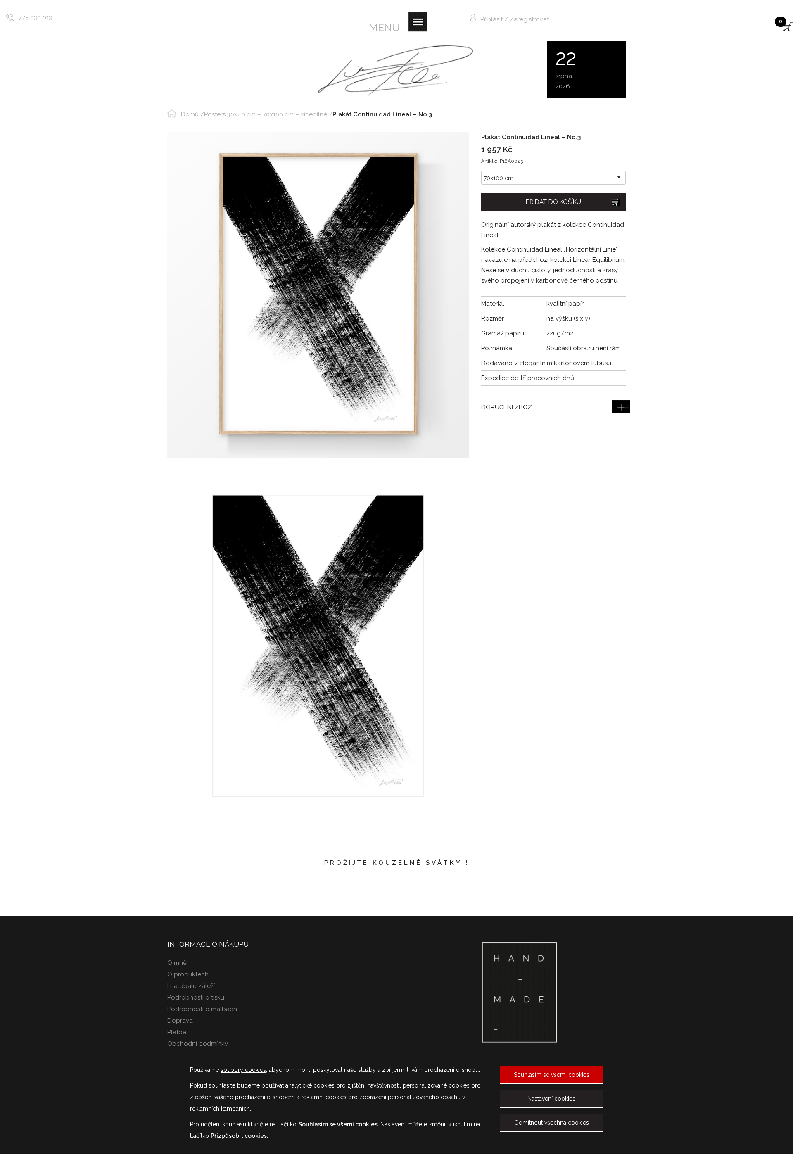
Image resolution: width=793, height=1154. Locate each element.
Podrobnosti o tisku (195, 997)
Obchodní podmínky (197, 1043)
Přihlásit (491, 19)
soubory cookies (243, 1069)
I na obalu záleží (191, 986)
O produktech (188, 974)
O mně (177, 962)
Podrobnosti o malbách (202, 1009)
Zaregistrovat (529, 19)
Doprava (180, 1020)
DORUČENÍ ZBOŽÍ (507, 407)
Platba (176, 1032)
